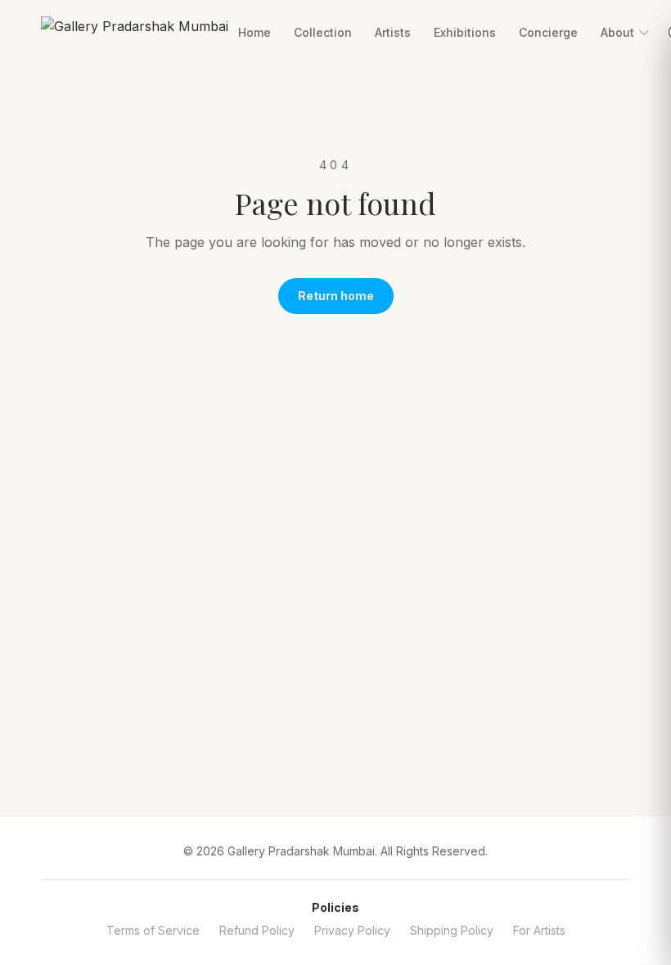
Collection (323, 32)
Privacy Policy (352, 930)
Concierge (548, 32)
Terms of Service (153, 930)
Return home (336, 296)
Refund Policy (257, 930)
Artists (393, 32)
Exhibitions (465, 32)
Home (254, 32)
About (617, 32)
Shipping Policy (451, 930)
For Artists (539, 930)
